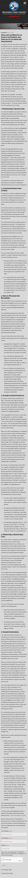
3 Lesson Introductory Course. (18, 815)
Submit (3, 865)
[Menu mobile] (25, 3)
